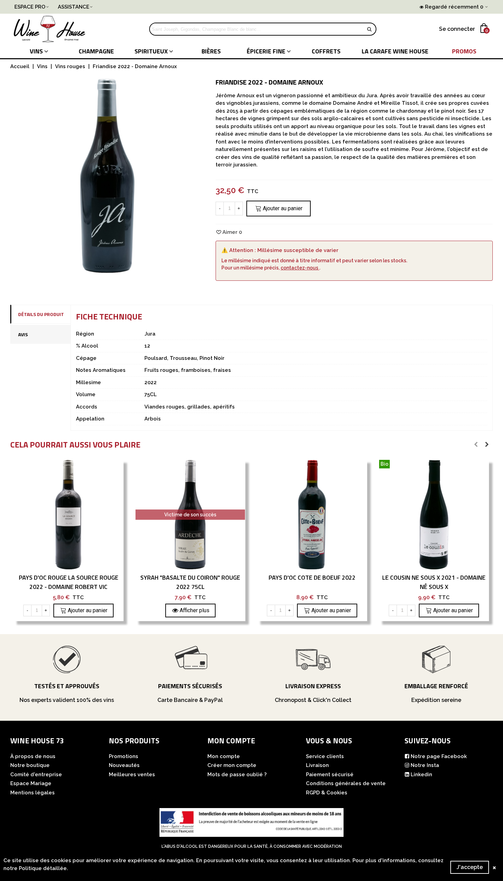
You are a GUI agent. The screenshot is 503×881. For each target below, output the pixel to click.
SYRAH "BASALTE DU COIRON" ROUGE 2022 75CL (190, 582)
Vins (36, 51)
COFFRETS (326, 51)
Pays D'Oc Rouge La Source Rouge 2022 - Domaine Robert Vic (68, 582)
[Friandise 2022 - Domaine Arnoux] (107, 269)
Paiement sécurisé (329, 774)
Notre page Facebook (439, 756)
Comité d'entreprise (36, 774)
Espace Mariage (30, 783)
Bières (211, 51)
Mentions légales (32, 793)
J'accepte (469, 867)
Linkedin (421, 774)
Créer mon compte (231, 765)
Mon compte (223, 756)
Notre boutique (30, 765)
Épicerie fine (266, 51)
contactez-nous (300, 267)
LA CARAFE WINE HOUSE (395, 51)
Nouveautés (124, 765)
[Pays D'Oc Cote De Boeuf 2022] (312, 514)
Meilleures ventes (132, 774)
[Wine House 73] (49, 29)
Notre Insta (425, 765)
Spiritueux (151, 51)
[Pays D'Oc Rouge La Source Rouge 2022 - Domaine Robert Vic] (68, 514)
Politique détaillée (43, 868)
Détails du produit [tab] (41, 314)
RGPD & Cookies (326, 793)
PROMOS (464, 51)
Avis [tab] (23, 334)
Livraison (317, 765)
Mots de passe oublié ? (237, 774)
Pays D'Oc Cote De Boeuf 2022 (312, 577)
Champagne (96, 51)
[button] (476, 444)
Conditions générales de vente (346, 783)
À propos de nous (32, 756)
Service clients (325, 756)
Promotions (123, 756)
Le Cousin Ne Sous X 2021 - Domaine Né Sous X (434, 582)
